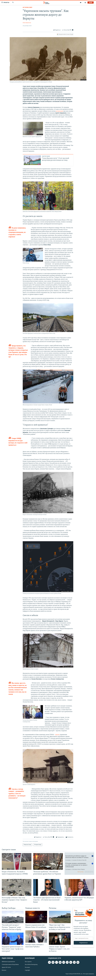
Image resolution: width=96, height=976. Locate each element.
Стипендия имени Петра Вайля (10, 964)
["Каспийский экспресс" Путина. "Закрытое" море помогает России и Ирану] (13, 917)
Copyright (27, 970)
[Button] (57, 30)
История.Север (27, 7)
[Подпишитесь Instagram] (67, 962)
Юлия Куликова (27, 22)
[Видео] (80, 2)
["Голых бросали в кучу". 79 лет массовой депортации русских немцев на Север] (32, 160)
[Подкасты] (74, 962)
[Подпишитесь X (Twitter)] (56, 962)
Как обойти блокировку (31, 964)
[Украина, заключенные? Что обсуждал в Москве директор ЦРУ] (79, 887)
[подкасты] (85, 2)
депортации (59, 111)
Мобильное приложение (8, 961)
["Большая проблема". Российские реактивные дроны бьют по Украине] (48, 861)
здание (57, 734)
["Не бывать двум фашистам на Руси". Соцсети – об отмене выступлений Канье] (48, 887)
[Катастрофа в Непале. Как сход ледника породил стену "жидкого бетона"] (16, 887)
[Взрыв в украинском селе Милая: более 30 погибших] (36, 917)
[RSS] (70, 962)
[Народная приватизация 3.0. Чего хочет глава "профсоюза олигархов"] (13, 939)
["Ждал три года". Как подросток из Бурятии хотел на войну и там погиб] (60, 917)
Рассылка (27, 967)
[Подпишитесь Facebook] (53, 962)
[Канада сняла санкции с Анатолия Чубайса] (36, 936)
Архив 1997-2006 (6, 967)
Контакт (4, 970)
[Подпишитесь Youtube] (60, 962)
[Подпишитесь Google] (49, 962)
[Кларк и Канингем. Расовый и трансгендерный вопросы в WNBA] (16, 861)
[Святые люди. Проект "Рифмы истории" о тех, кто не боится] (60, 939)
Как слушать (28, 961)
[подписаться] (77, 962)
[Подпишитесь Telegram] (63, 962)
